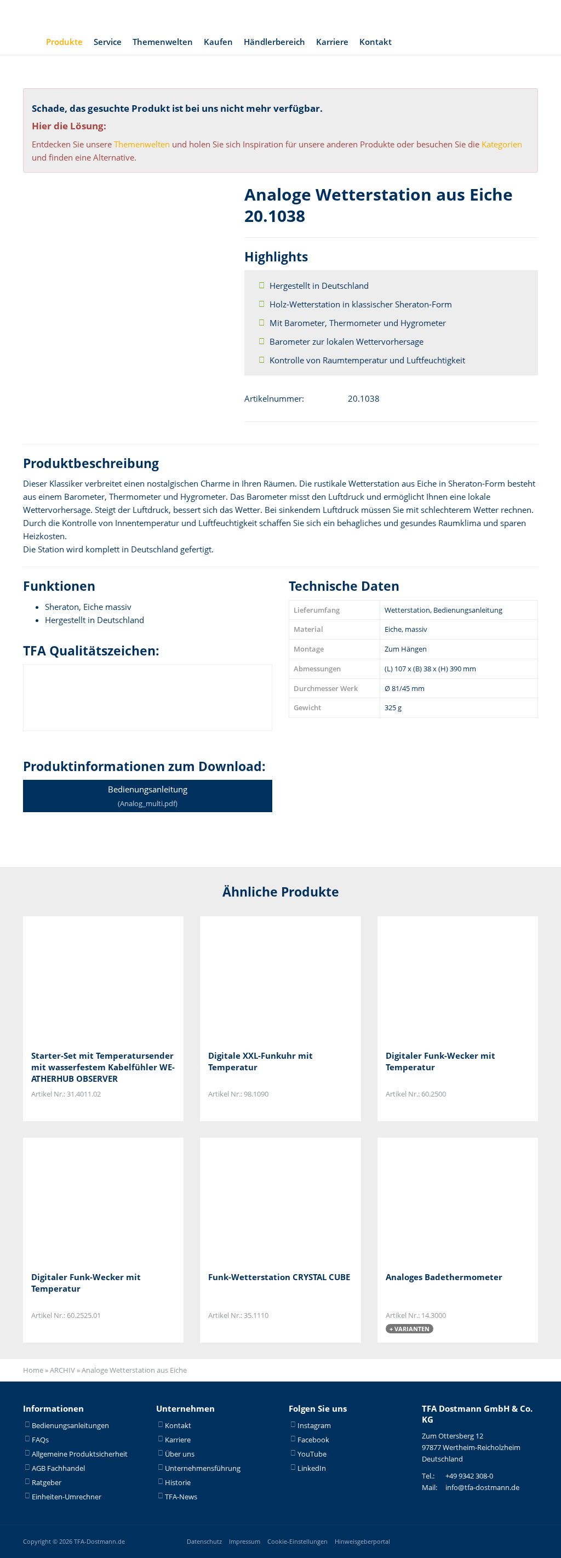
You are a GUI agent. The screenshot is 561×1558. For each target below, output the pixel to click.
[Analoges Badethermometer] (440, 1200)
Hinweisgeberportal (362, 1541)
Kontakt (375, 41)
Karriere (332, 41)
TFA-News (181, 1497)
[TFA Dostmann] (456, 14)
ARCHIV (62, 1370)
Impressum (244, 1541)
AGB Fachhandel (58, 1468)
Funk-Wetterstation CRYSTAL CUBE (279, 1276)
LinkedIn (311, 1468)
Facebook (313, 1440)
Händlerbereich (274, 41)
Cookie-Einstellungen (297, 1541)
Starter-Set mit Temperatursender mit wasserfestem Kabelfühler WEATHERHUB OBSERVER (103, 1067)
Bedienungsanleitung (147, 796)
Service (108, 41)
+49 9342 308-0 (469, 1476)
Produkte (64, 41)
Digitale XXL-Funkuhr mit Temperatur (260, 1061)
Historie (178, 1482)
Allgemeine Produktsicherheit (80, 1454)
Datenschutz (204, 1541)
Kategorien (502, 144)
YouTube (312, 1454)
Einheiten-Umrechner (66, 1497)
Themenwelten (163, 41)
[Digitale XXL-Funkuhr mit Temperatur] (262, 979)
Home (33, 1370)
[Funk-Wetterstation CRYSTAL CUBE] (262, 1200)
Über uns (179, 1454)
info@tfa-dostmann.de (482, 1487)
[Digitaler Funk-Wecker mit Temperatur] (440, 979)
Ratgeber (46, 1482)
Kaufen (218, 41)
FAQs (40, 1440)
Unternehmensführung (203, 1468)
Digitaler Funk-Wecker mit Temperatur (440, 1061)
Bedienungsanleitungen (70, 1425)
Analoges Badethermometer (444, 1276)
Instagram (314, 1425)
